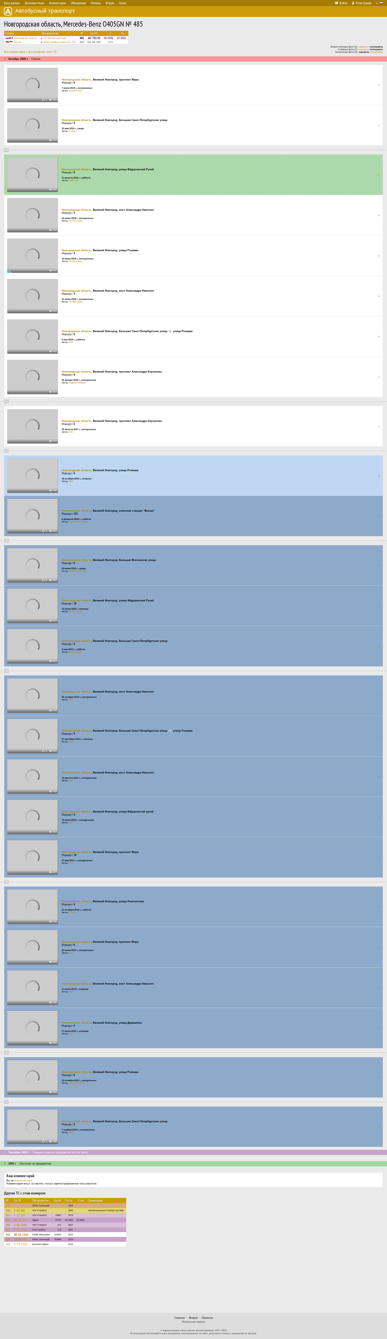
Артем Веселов (77, 1083)
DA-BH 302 (20, 1239)
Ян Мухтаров (75, 221)
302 (8, 1206)
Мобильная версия (193, 1321)
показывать (377, 52)
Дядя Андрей (75, 652)
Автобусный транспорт (45, 11)
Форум (193, 1317)
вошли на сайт (23, 1180)
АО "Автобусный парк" (55, 38)
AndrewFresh (75, 90)
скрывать (363, 46)
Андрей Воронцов (78, 571)
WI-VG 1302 (21, 1235)
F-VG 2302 (20, 1225)
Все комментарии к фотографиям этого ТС (30, 51)
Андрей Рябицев (77, 382)
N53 (71, 342)
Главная (179, 1317)
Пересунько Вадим (78, 521)
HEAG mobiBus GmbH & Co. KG (59, 42)
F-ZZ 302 (19, 1210)
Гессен (17, 42)
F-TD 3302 (21, 1244)
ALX (71, 780)
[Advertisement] (193, 1281)
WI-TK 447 (21, 1220)
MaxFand (73, 180)
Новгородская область (25, 38)
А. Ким (72, 131)
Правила (207, 1317)
